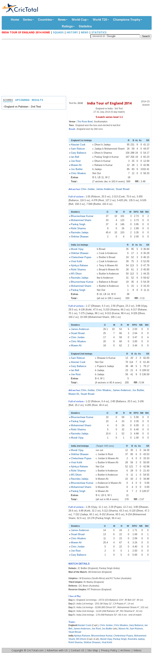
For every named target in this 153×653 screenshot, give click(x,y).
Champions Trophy (126, 19)
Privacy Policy (109, 650)
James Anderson (105, 189)
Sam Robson (78, 148)
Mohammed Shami (81, 220)
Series (27, 19)
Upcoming (22, 100)
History (72, 32)
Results (37, 100)
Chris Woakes (78, 173)
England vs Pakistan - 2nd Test (22, 106)
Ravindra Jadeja (79, 232)
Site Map (92, 650)
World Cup (79, 19)
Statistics (85, 26)
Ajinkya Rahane (79, 265)
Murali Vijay (77, 249)
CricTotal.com (35, 650)
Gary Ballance (78, 152)
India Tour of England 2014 (109, 103)
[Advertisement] (77, 68)
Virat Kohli (76, 261)
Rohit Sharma (78, 228)
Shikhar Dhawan (79, 236)
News (62, 19)
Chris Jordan (88, 189)
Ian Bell (75, 156)
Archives (125, 650)
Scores (8, 100)
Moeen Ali (76, 165)
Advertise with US (57, 650)
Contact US (77, 650)
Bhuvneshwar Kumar (82, 216)
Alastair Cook (78, 144)
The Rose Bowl (85, 121)
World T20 (100, 19)
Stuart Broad (122, 189)
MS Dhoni (76, 273)
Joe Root (76, 161)
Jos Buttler (77, 169)
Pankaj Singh (78, 224)
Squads (58, 32)
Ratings (67, 26)
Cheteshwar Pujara (81, 257)
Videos (137, 650)
